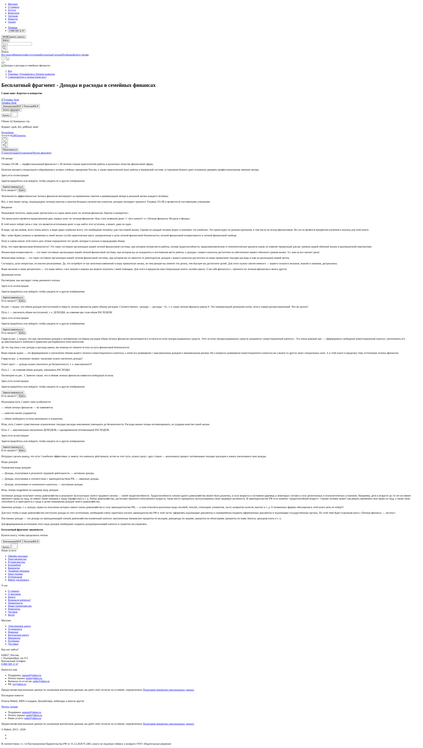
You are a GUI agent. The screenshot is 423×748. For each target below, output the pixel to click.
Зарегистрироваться (13, 187)
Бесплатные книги (18, 635)
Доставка (13, 643)
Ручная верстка (16, 562)
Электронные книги (19, 626)
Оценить (21, 135)
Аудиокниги (15, 629)
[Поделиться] (4, 145)
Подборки (67, 54)
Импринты (19, 54)
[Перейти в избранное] (3, 59)
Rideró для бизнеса (18, 579)
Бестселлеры (32, 54)
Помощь (12, 27)
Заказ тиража (15, 573)
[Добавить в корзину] (14, 114)
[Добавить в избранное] (4, 139)
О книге (6, 152)
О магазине (14, 594)
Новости (13, 19)
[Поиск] (4, 48)
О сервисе (13, 7)
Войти (6, 40)
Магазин (13, 4)
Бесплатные (46, 54)
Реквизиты (14, 608)
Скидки (57, 54)
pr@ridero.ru (19, 684)
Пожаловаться (10, 149)
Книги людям (81, 54)
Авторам (13, 16)
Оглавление (25, 152)
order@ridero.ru (41, 681)
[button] (211, 47)
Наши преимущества (20, 606)
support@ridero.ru (31, 675)
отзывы (15, 152)
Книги (11, 597)
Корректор (14, 568)
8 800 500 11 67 (9, 664)
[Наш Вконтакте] (9, 735)
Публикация (15, 576)
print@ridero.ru (34, 678)
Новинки (13, 632)
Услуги (12, 10)
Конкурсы (13, 13)
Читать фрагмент (11, 110)
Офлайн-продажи (18, 556)
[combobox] (211, 44)
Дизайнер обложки (18, 571)
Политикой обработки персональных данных (168, 689)
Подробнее (7, 132)
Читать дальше (9, 706)
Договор (13, 611)
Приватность (15, 603)
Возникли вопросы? (19, 600)
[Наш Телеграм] (9, 738)
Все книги (7, 54)
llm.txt (11, 614)
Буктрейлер (14, 565)
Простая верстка (17, 559)
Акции (12, 21)
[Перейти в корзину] (7, 59)
